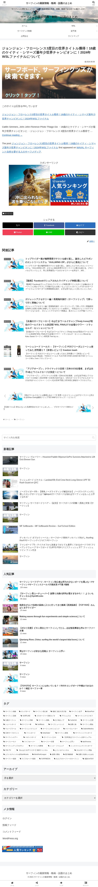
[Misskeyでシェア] (81, 735)
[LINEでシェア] (81, 742)
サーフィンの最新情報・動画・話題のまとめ (49, 3)
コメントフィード (12, 831)
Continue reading (12, 135)
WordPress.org (10, 838)
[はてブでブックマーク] (38, 742)
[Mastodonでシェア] (38, 735)
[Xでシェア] (16, 735)
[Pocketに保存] (60, 742)
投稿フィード (9, 825)
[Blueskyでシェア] (60, 735)
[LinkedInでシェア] (49, 749)
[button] (80, 232)
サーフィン (9, 213)
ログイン (7, 818)
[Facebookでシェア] (16, 742)
